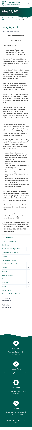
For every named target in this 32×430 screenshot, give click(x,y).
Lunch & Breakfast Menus (10, 252)
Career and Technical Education (11, 294)
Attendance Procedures (9, 260)
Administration (16, 423)
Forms (4, 286)
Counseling (5, 279)
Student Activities (7, 275)
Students (4, 271)
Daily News (5, 245)
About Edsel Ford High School (11, 249)
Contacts (4, 267)
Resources (5, 282)
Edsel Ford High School (9, 241)
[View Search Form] (28, 3)
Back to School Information (10, 264)
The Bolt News (6, 290)
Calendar (4, 256)
